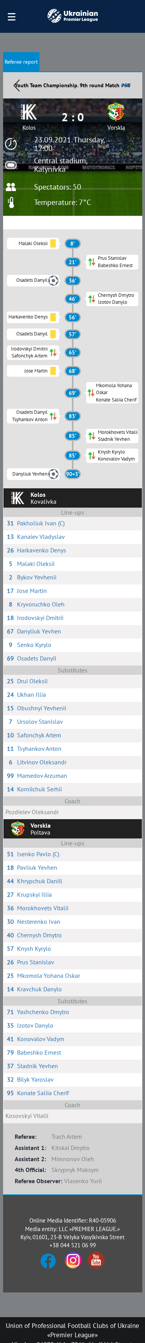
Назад (16, 85)
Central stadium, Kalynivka (60, 164)
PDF (126, 85)
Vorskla (116, 127)
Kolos (29, 127)
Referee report (21, 61)
